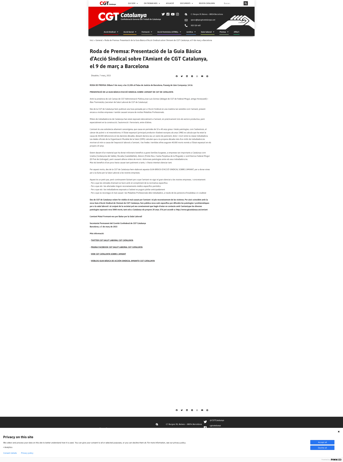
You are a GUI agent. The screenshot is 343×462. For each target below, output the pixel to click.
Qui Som (131, 3)
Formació (146, 32)
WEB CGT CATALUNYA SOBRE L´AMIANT (108, 254)
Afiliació (170, 3)
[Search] (246, 3)
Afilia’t (236, 32)
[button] (176, 76)
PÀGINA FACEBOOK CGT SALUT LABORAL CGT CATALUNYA (117, 247)
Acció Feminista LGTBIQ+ (167, 32)
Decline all (322, 448)
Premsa (223, 32)
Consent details (10, 453)
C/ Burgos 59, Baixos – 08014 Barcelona (207, 14)
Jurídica (189, 32)
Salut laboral (206, 32)
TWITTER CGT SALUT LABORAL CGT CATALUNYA (112, 240)
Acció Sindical (110, 32)
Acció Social (129, 32)
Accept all (322, 442)
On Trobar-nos (150, 3)
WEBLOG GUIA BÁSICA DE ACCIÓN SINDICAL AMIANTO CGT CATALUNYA (123, 261)
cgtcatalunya (215, 425)
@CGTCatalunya (217, 420)
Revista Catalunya (207, 3)
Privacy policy (27, 453)
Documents (185, 3)
